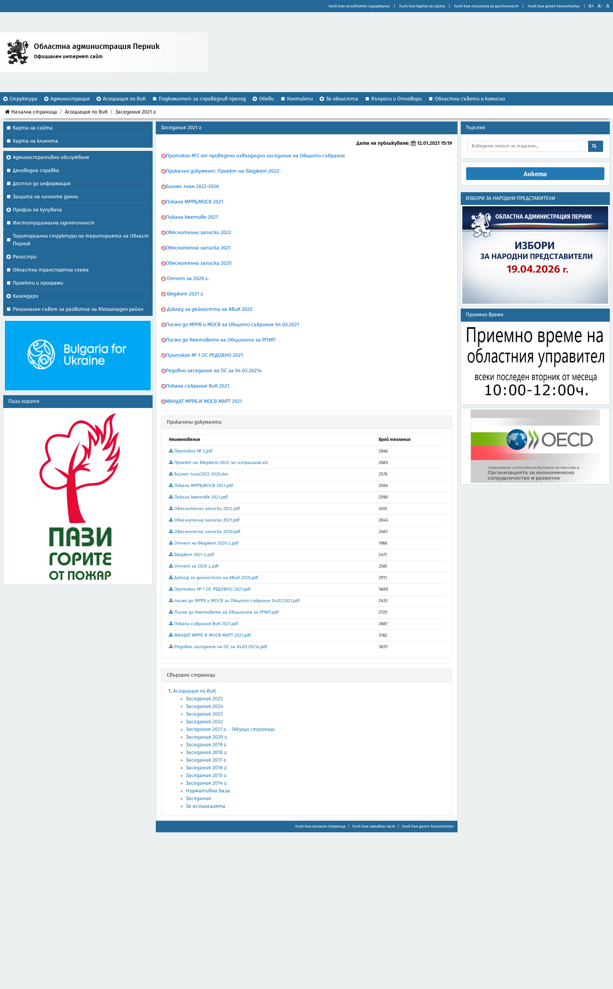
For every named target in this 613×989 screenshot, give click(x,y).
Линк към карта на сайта (422, 6)
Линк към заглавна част (373, 826)
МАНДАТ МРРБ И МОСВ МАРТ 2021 (204, 401)
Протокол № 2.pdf (193, 451)
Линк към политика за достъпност (486, 6)
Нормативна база (208, 790)
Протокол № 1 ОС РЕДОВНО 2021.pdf (212, 589)
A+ (591, 6)
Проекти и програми (38, 283)
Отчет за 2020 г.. (188, 278)
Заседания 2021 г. (135, 111)
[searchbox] (528, 146)
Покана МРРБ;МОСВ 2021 (194, 201)
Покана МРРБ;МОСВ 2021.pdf (203, 485)
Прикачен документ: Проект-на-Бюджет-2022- (223, 171)
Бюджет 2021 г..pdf (193, 555)
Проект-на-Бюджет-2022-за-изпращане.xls (220, 462)
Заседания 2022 (204, 721)
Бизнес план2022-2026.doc (201, 474)
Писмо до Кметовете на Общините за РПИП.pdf (226, 612)
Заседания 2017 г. (206, 760)
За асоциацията (205, 806)
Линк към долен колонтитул (554, 6)
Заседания (198, 798)
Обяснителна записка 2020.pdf (206, 532)
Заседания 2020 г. (206, 737)
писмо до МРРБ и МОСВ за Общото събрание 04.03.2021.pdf (236, 601)
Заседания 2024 (204, 706)
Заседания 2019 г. (206, 744)
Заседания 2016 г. (206, 767)
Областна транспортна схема (51, 269)
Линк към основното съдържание (359, 6)
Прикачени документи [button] (194, 422)
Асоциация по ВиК (86, 111)
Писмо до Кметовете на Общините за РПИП (221, 339)
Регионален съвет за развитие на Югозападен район (78, 309)
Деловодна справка (36, 170)
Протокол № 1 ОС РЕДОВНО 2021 (204, 355)
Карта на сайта (33, 127)
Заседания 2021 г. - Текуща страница (230, 729)
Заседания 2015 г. (206, 775)
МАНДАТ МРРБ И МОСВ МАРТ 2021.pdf (212, 635)
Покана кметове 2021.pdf (200, 497)
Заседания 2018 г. (206, 752)
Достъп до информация (42, 183)
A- (600, 6)
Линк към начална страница (320, 826)
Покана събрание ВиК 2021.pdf (205, 624)
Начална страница (34, 111)
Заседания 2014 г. (206, 783)
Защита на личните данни (45, 196)
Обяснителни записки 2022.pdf (206, 508)
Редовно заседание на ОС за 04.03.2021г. (214, 370)
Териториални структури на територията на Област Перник (81, 239)
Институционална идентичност (54, 222)
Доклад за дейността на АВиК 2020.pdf (215, 578)
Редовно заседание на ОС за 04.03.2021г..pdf (220, 647)
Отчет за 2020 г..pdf (196, 566)
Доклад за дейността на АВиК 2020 (210, 309)
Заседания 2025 (204, 698)
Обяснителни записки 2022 (198, 232)
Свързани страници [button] (191, 675)
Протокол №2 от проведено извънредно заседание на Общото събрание (256, 155)
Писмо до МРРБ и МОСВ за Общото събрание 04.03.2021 (232, 324)
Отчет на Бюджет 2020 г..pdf (205, 543)
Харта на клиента (35, 141)
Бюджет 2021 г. (185, 293)
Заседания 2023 (204, 714)
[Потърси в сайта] (595, 146)
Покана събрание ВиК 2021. (198, 386)
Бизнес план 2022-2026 (192, 186)
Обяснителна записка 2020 (198, 263)
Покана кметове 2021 (192, 217)
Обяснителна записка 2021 (198, 247)
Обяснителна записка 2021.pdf (206, 520)
